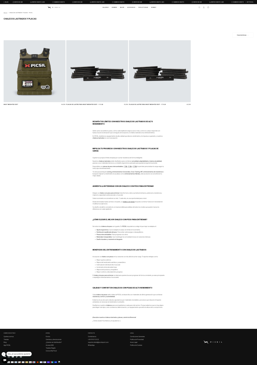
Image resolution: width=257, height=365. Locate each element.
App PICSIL (7, 345)
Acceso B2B (50, 345)
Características (241, 35)
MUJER (122, 7)
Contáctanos (92, 336)
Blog (5, 342)
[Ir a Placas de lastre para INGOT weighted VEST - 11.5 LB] (97, 71)
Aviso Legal (133, 342)
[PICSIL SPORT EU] (213, 342)
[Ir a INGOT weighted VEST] (34, 71)
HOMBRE (114, 7)
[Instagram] (9, 356)
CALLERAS (105, 7)
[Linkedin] (21, 356)
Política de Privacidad (137, 339)
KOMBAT (153, 7)
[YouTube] (13, 356)
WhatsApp (91, 345)
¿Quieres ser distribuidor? (54, 342)
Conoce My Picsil (51, 351)
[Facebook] (5, 356)
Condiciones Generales (137, 336)
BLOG (7, 2)
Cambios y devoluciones (53, 339)
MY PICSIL (250, 2)
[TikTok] (17, 356)
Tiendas (6, 339)
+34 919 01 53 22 (93, 339)
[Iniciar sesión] (204, 7)
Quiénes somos (9, 336)
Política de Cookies (136, 345)
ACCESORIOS (131, 7)
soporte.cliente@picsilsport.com (98, 342)
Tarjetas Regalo (51, 348)
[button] (199, 7)
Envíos (48, 336)
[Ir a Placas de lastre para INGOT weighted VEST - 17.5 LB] (160, 71)
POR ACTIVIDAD (143, 7)
